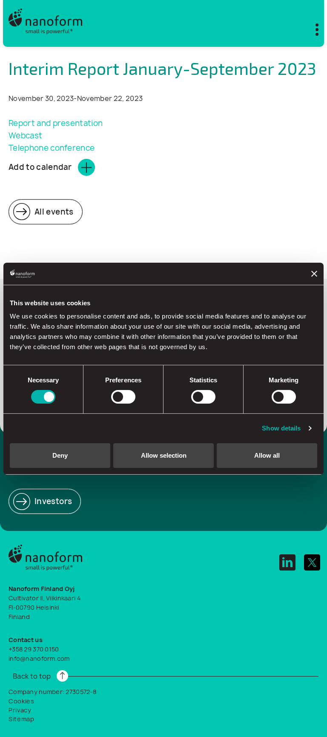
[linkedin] (287, 562)
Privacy (20, 710)
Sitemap (21, 719)
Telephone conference (52, 148)
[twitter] (312, 562)
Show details (281, 428)
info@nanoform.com (39, 658)
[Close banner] (314, 274)
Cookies (21, 701)
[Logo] (45, 23)
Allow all (267, 455)
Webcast (26, 135)
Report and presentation (56, 123)
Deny (60, 455)
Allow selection (163, 455)
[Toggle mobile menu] (311, 28)
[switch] (123, 397)
